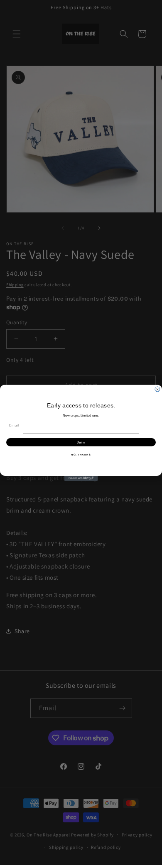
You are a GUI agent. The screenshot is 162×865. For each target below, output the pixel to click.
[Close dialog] (157, 389)
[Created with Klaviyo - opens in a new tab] (81, 478)
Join (81, 442)
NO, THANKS (81, 454)
